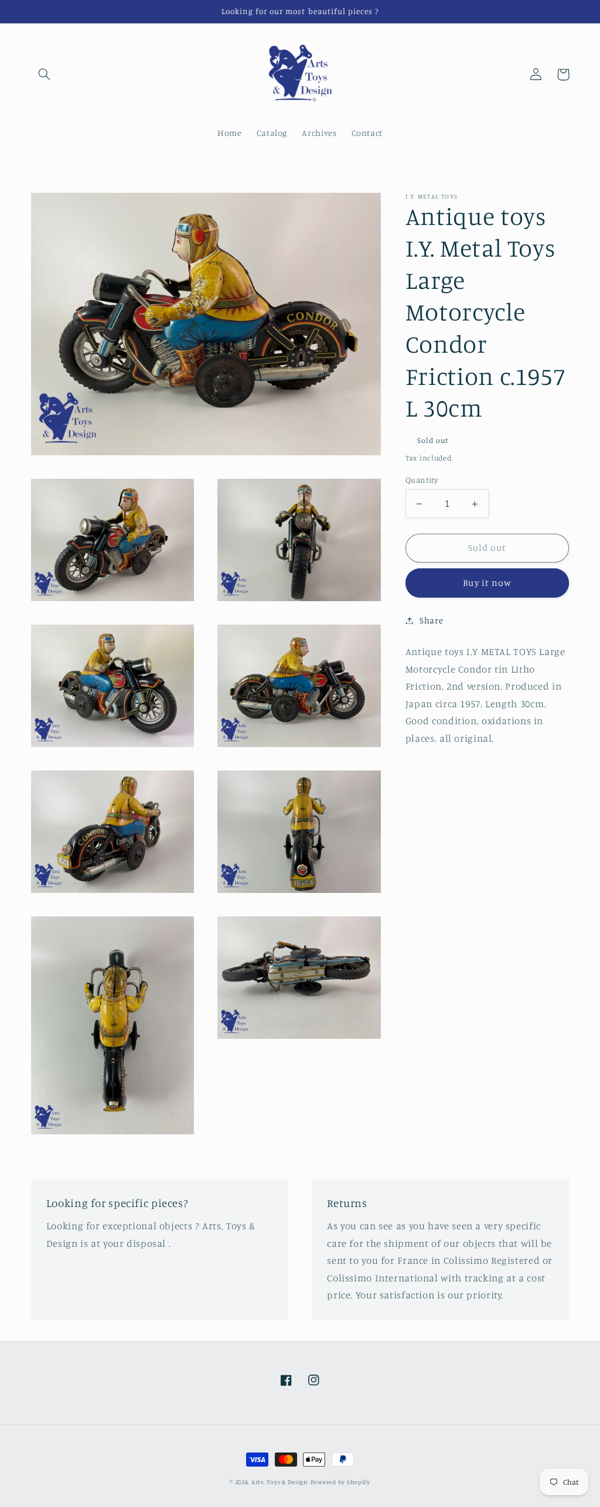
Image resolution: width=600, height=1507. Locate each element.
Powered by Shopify (340, 1481)
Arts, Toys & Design (279, 1481)
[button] (44, 74)
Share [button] (431, 620)
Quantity (421, 480)
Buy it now (487, 582)
